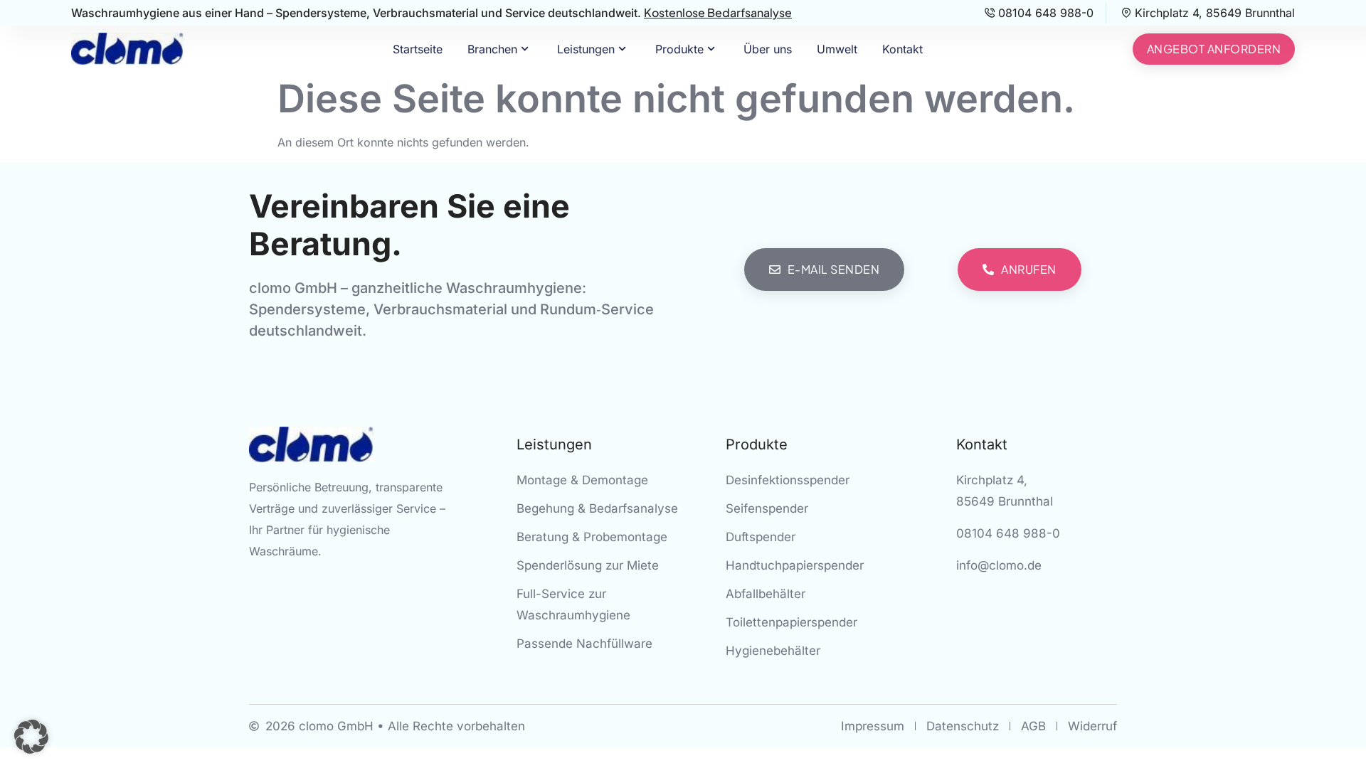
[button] (31, 736)
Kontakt (902, 49)
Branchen (492, 49)
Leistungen (586, 49)
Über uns (767, 49)
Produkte (679, 49)
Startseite (418, 49)
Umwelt (837, 49)
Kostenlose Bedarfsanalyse (718, 12)
